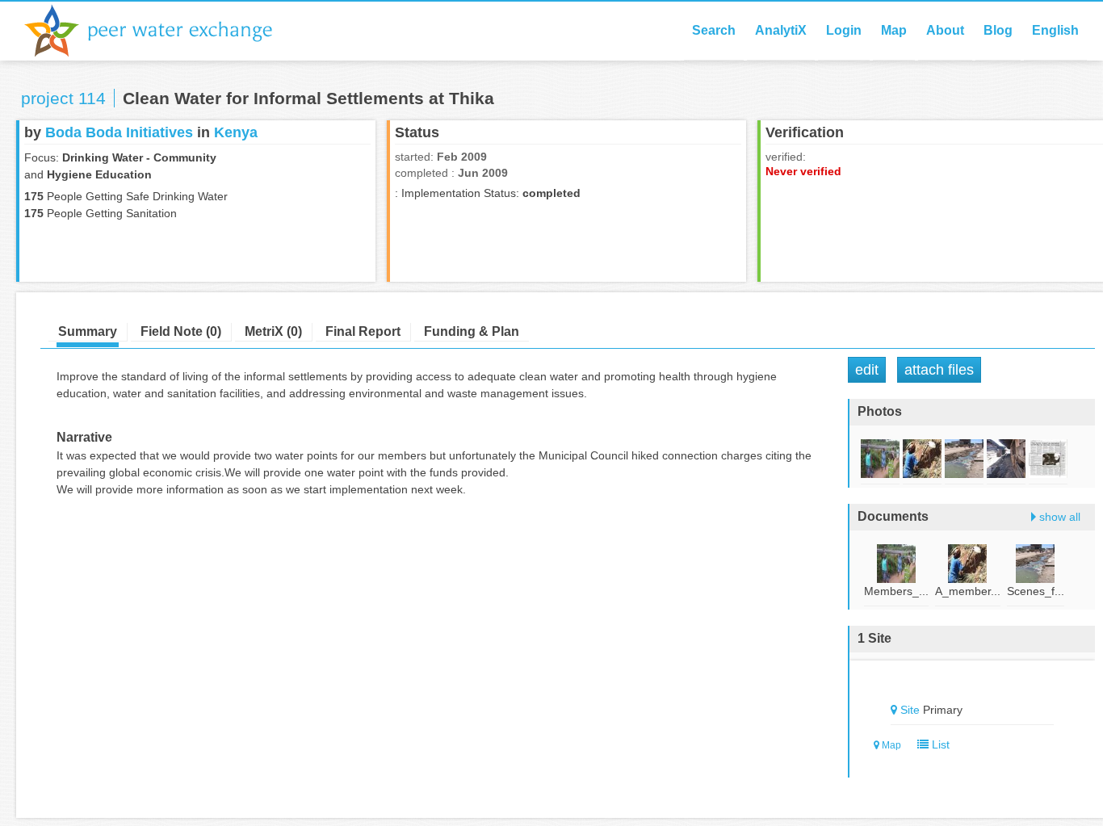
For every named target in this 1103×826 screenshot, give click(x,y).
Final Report (363, 331)
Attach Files (939, 370)
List (939, 744)
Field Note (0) (180, 331)
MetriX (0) (273, 331)
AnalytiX (781, 30)
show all (1059, 516)
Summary (87, 331)
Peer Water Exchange (161, 31)
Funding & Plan (471, 331)
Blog (998, 30)
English (1055, 30)
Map (894, 30)
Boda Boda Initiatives (119, 132)
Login (844, 30)
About (945, 30)
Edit (867, 370)
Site (910, 709)
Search (714, 30)
